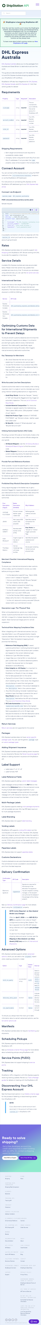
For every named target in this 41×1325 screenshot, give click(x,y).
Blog (21, 1254)
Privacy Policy (24, 1274)
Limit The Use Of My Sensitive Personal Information (25, 1313)
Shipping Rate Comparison (12, 1187)
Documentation (9, 1241)
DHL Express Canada (8, 84)
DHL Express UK (24, 84)
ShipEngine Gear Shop (26, 1268)
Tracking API (8, 1200)
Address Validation (10, 1214)
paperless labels (27, 852)
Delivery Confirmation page (16, 905)
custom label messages (29, 781)
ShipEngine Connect (10, 1268)
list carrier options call (9, 1021)
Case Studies (23, 1247)
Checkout (7, 1207)
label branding (27, 821)
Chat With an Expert (10, 1158)
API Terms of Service (25, 1291)
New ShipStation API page (25, 42)
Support (7, 1274)
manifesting (32, 1031)
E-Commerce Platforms (11, 1220)
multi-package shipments (31, 807)
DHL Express (33, 82)
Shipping (7, 1178)
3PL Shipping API (9, 1227)
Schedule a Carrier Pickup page (17, 1050)
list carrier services (32, 273)
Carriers (22, 1220)
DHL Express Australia (9, 64)
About (22, 1241)
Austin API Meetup (10, 1254)
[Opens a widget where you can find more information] (34, 1321)
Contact (22, 1261)
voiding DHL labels (25, 830)
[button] (36, 4)
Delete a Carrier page (32, 1094)
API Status (7, 1247)
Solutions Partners (10, 1261)
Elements (7, 1194)
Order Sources (24, 1227)
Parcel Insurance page (29, 754)
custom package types (10, 742)
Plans (21, 1178)
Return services (7, 728)
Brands (7, 1234)
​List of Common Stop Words (20, 701)
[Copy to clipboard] (36, 209)
